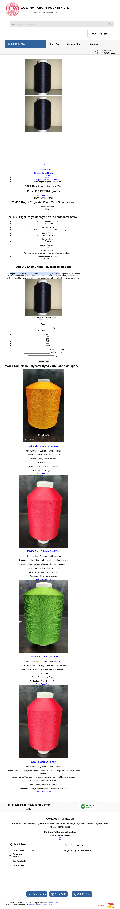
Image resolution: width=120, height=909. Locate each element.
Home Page (55, 44)
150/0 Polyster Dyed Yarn (43, 762)
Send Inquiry (45, 170)
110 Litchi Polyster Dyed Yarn (43, 446)
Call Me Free (84, 894)
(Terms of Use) (53, 903)
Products (47, 177)
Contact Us (95, 44)
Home (47, 175)
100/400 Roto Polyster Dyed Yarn (43, 551)
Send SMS (60, 894)
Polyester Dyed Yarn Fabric (47, 179)
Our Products (16, 44)
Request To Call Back (43, 173)
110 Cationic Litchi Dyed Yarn (43, 656)
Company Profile (75, 44)
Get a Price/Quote (43, 196)
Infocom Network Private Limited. (41, 905)
